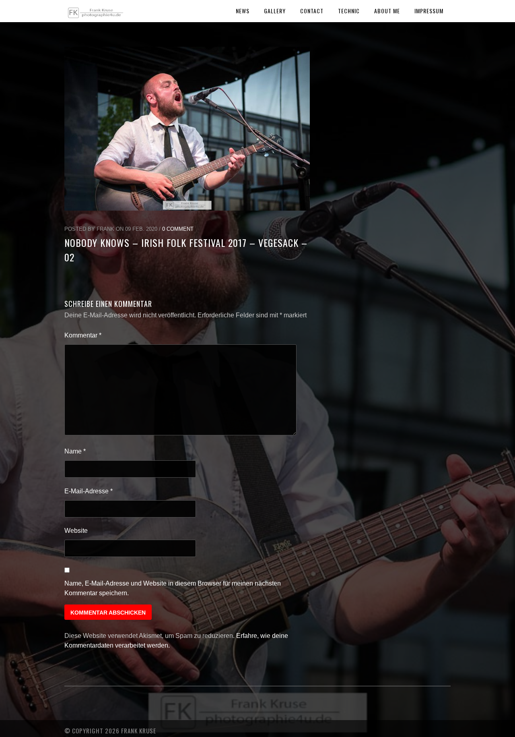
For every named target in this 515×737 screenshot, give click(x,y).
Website (76, 530)
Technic (349, 10)
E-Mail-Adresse (88, 491)
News (242, 10)
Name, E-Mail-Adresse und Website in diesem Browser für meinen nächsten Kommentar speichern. (172, 588)
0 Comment (178, 229)
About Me (387, 10)
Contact (311, 10)
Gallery (275, 10)
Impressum (428, 10)
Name (75, 451)
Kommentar (82, 335)
